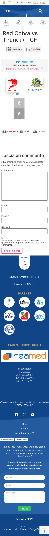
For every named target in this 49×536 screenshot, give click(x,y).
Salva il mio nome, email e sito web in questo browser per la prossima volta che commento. (22, 242)
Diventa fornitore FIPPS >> (24, 276)
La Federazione (23, 432)
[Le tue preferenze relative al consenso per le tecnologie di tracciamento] (44, 531)
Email (5, 216)
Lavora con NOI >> (24, 284)
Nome (5, 205)
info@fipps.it (24, 368)
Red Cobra (12, 94)
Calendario (17, 49)
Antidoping (24, 428)
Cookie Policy (22, 439)
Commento (8, 170)
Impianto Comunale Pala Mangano (22, 68)
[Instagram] (25, 415)
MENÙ (8, 11)
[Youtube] (33, 415)
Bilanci (24, 423)
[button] (40, 11)
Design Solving (37, 529)
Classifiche (35, 49)
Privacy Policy (8, 439)
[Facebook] (16, 415)
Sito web (5, 227)
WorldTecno (21, 529)
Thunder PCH (36, 90)
